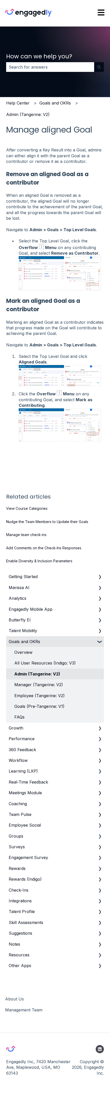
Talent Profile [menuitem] (22, 911)
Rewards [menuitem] (17, 868)
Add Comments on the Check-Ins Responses (43, 548)
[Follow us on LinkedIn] (100, 1049)
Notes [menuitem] (14, 944)
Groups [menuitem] (16, 836)
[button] (100, 577)
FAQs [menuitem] (19, 717)
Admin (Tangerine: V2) (28, 114)
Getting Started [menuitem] (23, 576)
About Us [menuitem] (14, 998)
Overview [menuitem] (23, 652)
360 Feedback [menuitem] (22, 749)
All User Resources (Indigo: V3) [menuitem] (45, 663)
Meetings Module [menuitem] (25, 792)
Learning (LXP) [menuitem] (23, 771)
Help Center (18, 103)
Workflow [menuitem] (18, 760)
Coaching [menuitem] (18, 803)
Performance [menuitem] (22, 738)
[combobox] (50, 67)
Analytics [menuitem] (17, 598)
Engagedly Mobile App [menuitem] (30, 609)
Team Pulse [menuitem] (20, 814)
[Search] (99, 67)
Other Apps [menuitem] (20, 965)
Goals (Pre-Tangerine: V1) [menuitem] (39, 706)
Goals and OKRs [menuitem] (24, 641)
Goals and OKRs (55, 103)
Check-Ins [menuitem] (18, 890)
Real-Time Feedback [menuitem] (28, 782)
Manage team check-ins (26, 534)
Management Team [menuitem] (23, 1009)
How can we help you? (39, 56)
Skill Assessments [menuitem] (26, 922)
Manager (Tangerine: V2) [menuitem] (38, 684)
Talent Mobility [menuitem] (23, 630)
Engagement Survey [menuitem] (28, 857)
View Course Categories (27, 508)
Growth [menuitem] (16, 728)
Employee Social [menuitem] (25, 825)
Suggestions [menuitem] (20, 933)
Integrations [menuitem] (20, 900)
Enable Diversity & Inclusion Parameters (39, 561)
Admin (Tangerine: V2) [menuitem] (37, 673)
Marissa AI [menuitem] (19, 587)
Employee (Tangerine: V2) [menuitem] (39, 695)
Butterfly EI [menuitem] (20, 619)
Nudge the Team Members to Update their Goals (47, 521)
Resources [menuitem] (19, 954)
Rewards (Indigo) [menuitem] (25, 879)
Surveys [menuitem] (17, 846)
